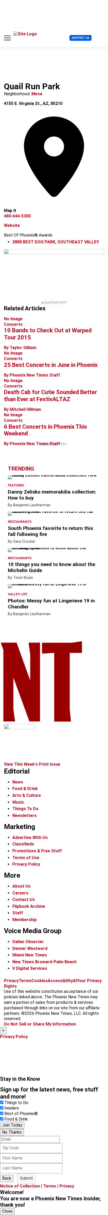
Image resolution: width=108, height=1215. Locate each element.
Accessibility (60, 980)
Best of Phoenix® (21, 1113)
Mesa (36, 93)
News (17, 782)
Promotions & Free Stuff (37, 850)
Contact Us (23, 899)
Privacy (11, 980)
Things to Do (16, 1102)
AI (75, 980)
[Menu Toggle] (7, 38)
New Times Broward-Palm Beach (44, 961)
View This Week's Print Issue (32, 764)
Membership (24, 919)
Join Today (12, 1125)
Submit (26, 1178)
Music (18, 802)
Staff (17, 912)
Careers (20, 893)
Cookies (39, 980)
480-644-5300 (17, 216)
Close (7, 1211)
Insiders (11, 1108)
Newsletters (24, 815)
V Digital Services (29, 968)
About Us (21, 886)
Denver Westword (29, 948)
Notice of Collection (20, 1186)
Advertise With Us (30, 837)
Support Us (80, 38)
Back (6, 1178)
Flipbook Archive (28, 906)
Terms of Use (25, 857)
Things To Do (25, 808)
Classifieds (23, 844)
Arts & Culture (26, 795)
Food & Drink (25, 788)
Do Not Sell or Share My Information (40, 1024)
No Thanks (12, 1132)
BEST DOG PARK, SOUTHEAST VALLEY (55, 241)
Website (12, 225)
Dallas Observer (28, 941)
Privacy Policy (26, 864)
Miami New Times (29, 955)
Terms (25, 980)
